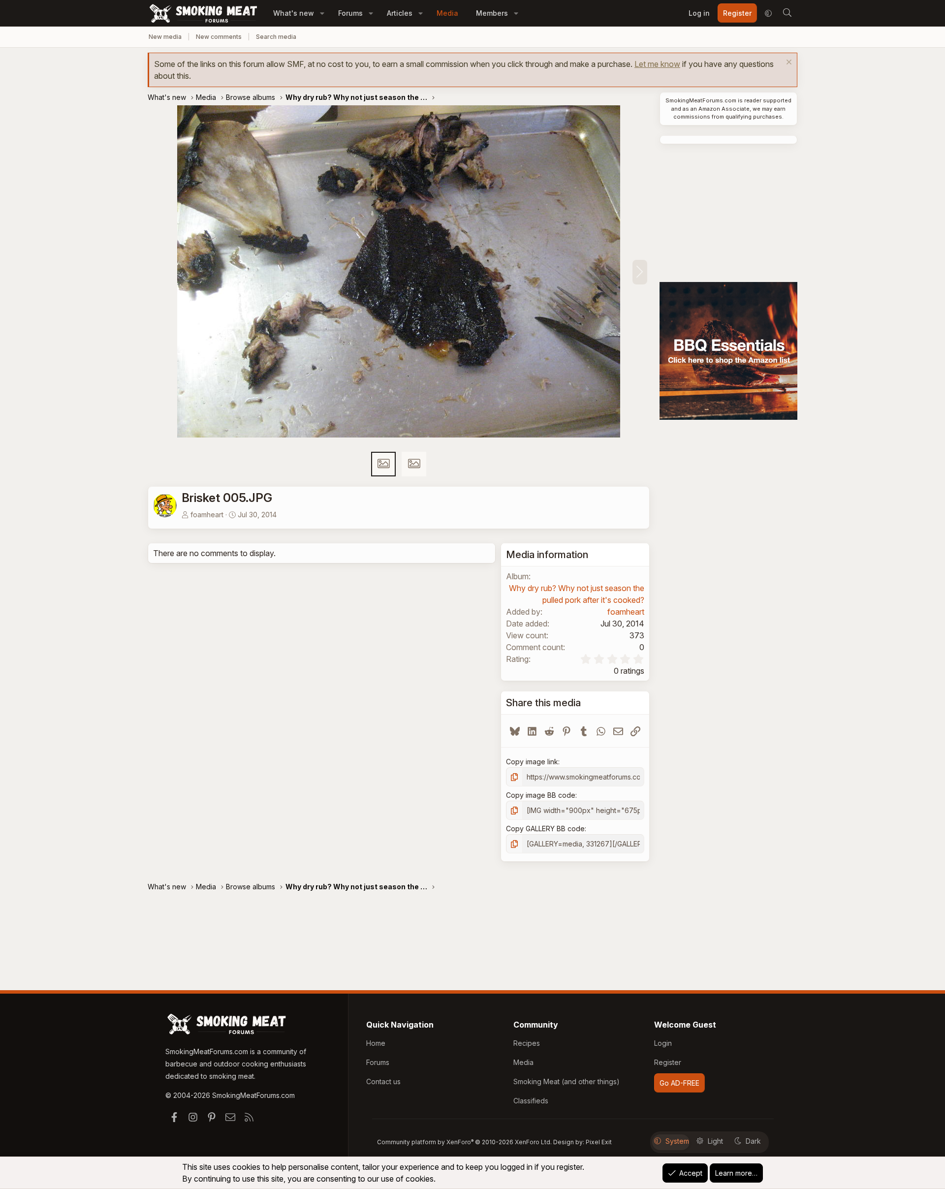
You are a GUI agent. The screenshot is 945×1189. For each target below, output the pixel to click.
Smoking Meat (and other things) (566, 1081)
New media (165, 36)
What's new (293, 13)
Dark (753, 1141)
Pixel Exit (599, 1142)
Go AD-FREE (679, 1083)
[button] (322, 13)
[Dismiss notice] (788, 63)
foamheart (206, 514)
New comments (219, 36)
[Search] (787, 13)
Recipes (526, 1043)
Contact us (383, 1081)
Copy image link (532, 761)
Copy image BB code (540, 795)
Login (663, 1043)
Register (667, 1062)
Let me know (657, 64)
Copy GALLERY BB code (545, 828)
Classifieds (530, 1100)
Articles (399, 13)
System (677, 1141)
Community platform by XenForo (464, 1142)
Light (715, 1141)
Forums (350, 13)
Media (447, 13)
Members (492, 13)
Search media (276, 36)
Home (375, 1043)
